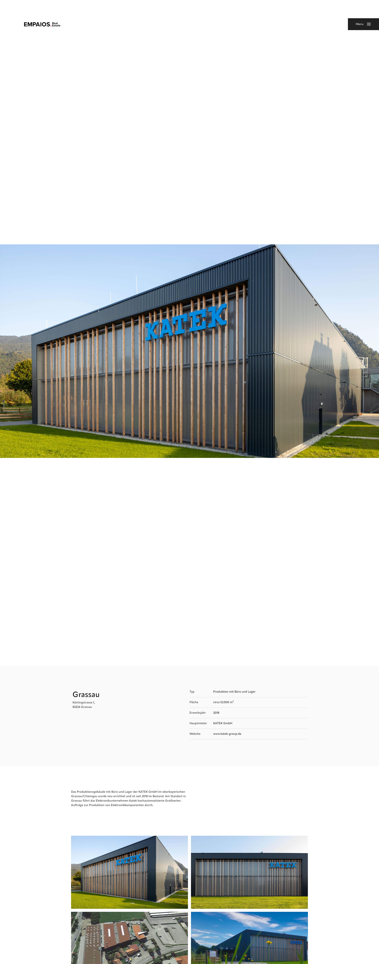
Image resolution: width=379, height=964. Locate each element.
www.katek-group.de (227, 734)
